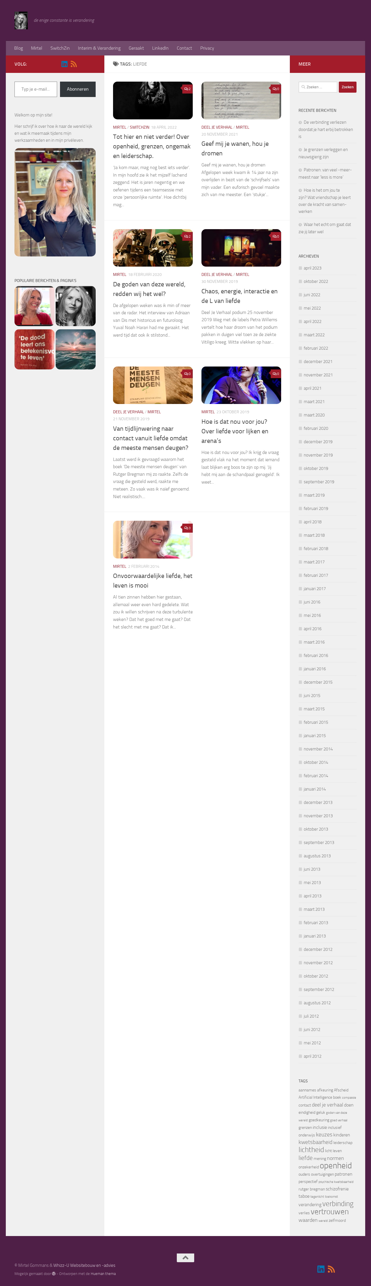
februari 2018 (316, 548)
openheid (336, 1166)
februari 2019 (316, 508)
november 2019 (318, 455)
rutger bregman (312, 1189)
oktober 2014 (316, 762)
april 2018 (312, 522)
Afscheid (341, 1090)
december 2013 (318, 802)
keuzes (324, 1134)
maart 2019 (314, 495)
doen (349, 1105)
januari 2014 (315, 789)
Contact (184, 48)
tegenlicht (317, 1197)
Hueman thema (103, 1273)
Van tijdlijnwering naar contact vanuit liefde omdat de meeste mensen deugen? (150, 438)
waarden (308, 1220)
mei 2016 (312, 615)
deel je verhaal (327, 1105)
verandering (310, 1204)
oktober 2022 (316, 281)
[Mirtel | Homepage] (21, 20)
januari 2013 (315, 936)
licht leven (333, 1150)
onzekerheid (309, 1167)
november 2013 (318, 815)
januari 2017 (315, 588)
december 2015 (318, 682)
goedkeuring (319, 1120)
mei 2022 (312, 308)
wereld (323, 1221)
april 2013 (312, 896)
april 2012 (312, 1056)
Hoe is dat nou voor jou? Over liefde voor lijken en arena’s (234, 431)
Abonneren (78, 89)
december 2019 (318, 441)
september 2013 (319, 842)
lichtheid (311, 1149)
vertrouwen (330, 1211)
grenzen (305, 1127)
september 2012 (319, 989)
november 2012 (318, 962)
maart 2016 (314, 642)
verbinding (338, 1203)
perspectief (308, 1181)
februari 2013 (316, 922)
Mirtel (36, 48)
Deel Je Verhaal (216, 127)
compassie (349, 1098)
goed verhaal (338, 1120)
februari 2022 (316, 348)
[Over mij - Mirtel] (76, 307)
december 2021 (318, 361)
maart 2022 (314, 334)
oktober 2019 (316, 468)
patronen (343, 1174)
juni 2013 (312, 869)
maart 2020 (314, 415)
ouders (304, 1174)
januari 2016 (315, 668)
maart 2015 (314, 709)
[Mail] (82, 64)
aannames (307, 1090)
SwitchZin (60, 48)
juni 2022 (312, 294)
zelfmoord (337, 1220)
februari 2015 (316, 722)
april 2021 (312, 388)
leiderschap (342, 1142)
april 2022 (312, 321)
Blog (18, 48)
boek (337, 1097)
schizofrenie (337, 1189)
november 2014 (318, 749)
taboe (304, 1196)
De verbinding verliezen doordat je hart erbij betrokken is (326, 129)
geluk (320, 1112)
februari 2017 (316, 575)
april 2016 (312, 628)
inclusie (320, 1127)
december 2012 (318, 949)
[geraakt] (34, 350)
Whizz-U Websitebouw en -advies (84, 1265)
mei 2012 (312, 1043)
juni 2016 (312, 602)
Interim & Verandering (99, 48)
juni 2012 (312, 1029)
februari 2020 (316, 428)
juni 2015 (312, 695)
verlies (304, 1212)
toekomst (331, 1197)
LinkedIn (160, 48)
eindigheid (307, 1112)
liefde (306, 1157)
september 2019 (319, 481)
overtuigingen (322, 1174)
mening (320, 1158)
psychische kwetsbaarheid (336, 1182)
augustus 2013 (317, 855)
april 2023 (312, 268)
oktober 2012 (316, 976)
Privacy (207, 48)
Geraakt (136, 48)
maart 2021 (314, 401)
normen (335, 1158)
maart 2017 (314, 562)
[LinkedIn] (64, 63)
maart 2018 (314, 535)
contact (305, 1105)
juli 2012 (311, 1016)
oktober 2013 (316, 829)
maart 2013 (314, 909)
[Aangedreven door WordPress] (54, 1274)
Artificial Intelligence (315, 1097)
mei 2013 (312, 882)
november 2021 (318, 375)
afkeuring (325, 1090)
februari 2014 (316, 775)
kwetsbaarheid (315, 1142)
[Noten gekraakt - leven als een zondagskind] (34, 307)
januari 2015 (315, 735)
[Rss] (73, 63)
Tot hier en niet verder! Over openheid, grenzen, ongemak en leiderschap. (152, 146)
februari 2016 (316, 655)
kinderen (341, 1135)
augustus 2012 (317, 1002)
